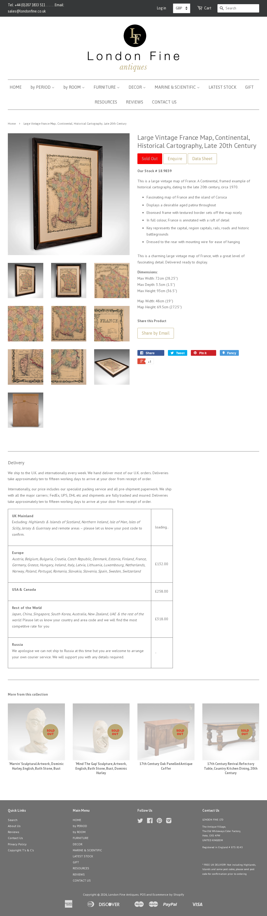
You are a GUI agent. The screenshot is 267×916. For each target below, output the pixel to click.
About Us (14, 826)
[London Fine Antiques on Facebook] (150, 822)
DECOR (136, 87)
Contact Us (15, 838)
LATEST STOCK (222, 87)
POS (143, 894)
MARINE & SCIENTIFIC (176, 87)
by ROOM (72, 87)
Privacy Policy (17, 844)
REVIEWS (134, 102)
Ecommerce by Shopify (168, 894)
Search (12, 820)
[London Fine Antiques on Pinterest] (159, 822)
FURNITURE (105, 87)
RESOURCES (106, 102)
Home (12, 123)
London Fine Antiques (123, 894)
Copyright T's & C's (21, 850)
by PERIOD (41, 87)
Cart (207, 8)
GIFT (249, 87)
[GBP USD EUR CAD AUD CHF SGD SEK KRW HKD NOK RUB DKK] (181, 8)
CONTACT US (164, 102)
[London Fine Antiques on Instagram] (169, 822)
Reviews (13, 832)
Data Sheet (202, 158)
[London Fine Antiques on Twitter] (140, 822)
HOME (16, 87)
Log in (161, 8)
